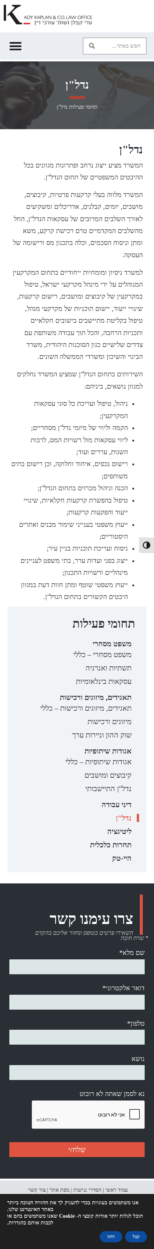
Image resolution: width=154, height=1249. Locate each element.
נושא (138, 1058)
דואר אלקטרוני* (123, 988)
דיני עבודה (117, 804)
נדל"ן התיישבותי (108, 788)
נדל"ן (124, 818)
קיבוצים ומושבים (108, 775)
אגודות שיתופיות (108, 751)
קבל (136, 1236)
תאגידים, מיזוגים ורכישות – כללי (86, 708)
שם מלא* (132, 952)
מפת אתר (59, 1190)
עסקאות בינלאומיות (104, 681)
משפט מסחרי (112, 644)
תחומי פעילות (83, 107)
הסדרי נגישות (87, 1190)
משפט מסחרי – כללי (102, 654)
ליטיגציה (119, 831)
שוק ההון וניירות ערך (102, 735)
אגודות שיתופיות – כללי (98, 762)
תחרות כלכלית (111, 845)
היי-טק (122, 858)
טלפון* (136, 1023)
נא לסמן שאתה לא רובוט (112, 1093)
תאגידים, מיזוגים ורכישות (96, 697)
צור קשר (37, 1190)
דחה (111, 1236)
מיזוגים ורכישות (109, 721)
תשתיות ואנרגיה (109, 668)
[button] (91, 46)
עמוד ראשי (116, 1190)
